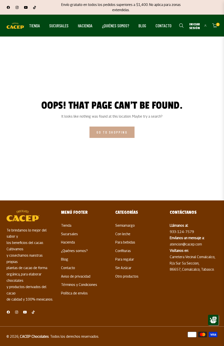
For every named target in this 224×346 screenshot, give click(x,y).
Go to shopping (112, 132)
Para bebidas (125, 242)
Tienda (66, 225)
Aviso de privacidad (75, 276)
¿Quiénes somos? (74, 251)
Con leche (122, 234)
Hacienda (68, 242)
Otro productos (126, 276)
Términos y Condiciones (79, 285)
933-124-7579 (182, 232)
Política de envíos (74, 293)
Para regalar (124, 259)
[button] (181, 25)
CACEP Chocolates (34, 336)
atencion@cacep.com (186, 244)
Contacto (68, 268)
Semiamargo (125, 225)
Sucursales (69, 234)
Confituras (123, 251)
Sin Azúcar (123, 268)
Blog (64, 259)
